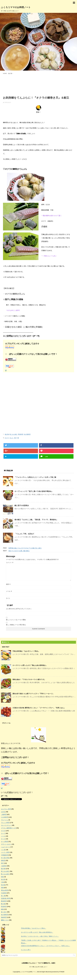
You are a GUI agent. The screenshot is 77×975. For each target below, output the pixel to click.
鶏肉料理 (4, 917)
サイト (8, 598)
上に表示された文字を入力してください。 (19, 609)
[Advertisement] (38, 85)
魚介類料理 (27, 434)
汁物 (2, 882)
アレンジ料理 (5, 822)
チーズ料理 (4, 841)
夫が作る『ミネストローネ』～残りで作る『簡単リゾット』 (40, 936)
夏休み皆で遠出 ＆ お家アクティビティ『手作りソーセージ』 (33, 694)
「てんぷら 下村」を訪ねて (24, 534)
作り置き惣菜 (5, 858)
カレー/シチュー (6, 825)
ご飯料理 (4, 814)
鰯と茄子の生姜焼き (22, 505)
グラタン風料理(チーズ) (8, 828)
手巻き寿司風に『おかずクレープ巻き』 (26, 651)
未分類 (3, 879)
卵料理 (3, 860)
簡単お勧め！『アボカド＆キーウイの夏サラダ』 (29, 679)
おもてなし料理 (6, 809)
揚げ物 (7, 434)
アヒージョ (4, 820)
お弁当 (3, 812)
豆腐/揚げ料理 (5, 898)
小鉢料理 (4, 866)
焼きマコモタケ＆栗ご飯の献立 (19, 551)
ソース (3, 836)
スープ (3, 833)
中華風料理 (4, 855)
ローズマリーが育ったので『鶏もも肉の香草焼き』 (30, 665)
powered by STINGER (58, 971)
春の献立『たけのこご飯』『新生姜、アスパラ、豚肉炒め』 (36, 520)
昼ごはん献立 (5, 871)
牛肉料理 (4, 893)
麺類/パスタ (5, 920)
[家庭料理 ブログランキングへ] (38, 359)
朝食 (2, 877)
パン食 (3, 850)
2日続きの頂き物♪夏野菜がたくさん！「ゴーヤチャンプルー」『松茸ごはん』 (39, 708)
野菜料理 (20, 434)
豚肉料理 (4, 901)
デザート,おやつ (6, 844)
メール (9, 591)
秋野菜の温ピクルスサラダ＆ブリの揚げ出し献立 (25, 548)
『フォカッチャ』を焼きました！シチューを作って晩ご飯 (35, 477)
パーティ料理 (5, 852)
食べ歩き (4, 912)
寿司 (2, 863)
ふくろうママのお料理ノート (16, 7)
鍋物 (2, 909)
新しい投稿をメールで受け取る (16, 625)
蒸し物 (3, 896)
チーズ (3, 839)
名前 (8, 584)
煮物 (2, 887)
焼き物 (3, 885)
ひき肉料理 (4, 817)
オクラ (7, 438)
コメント (9, 562)
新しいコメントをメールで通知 (16, 620)
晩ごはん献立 (13, 434)
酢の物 (3, 904)
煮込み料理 (4, 890)
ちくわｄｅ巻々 (26, 950)
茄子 (15, 438)
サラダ (3, 831)
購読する (6, 642)
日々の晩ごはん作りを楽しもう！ (38, 966)
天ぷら (11, 438)
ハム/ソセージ (5, 847)
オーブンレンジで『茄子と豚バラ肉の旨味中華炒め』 (34, 491)
